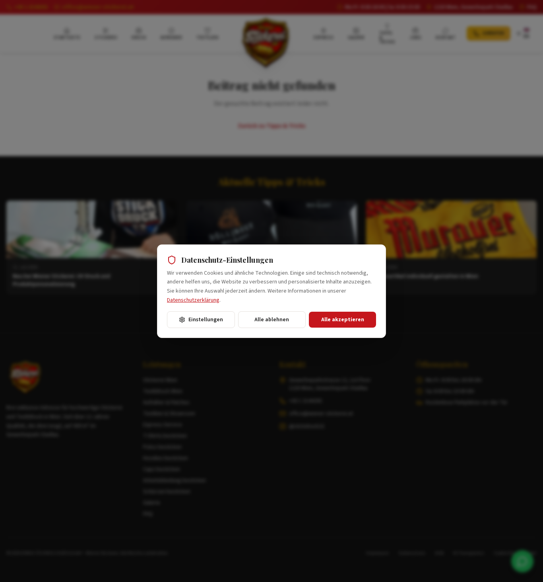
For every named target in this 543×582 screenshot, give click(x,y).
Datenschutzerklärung (193, 300)
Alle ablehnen (271, 320)
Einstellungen (205, 320)
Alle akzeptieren (342, 320)
